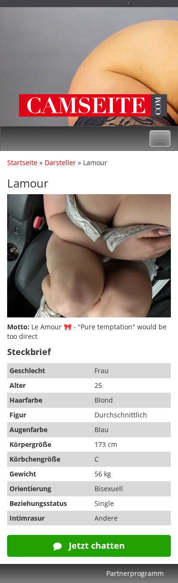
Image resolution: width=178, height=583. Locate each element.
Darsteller (60, 162)
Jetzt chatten (95, 545)
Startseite (22, 162)
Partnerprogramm (135, 573)
